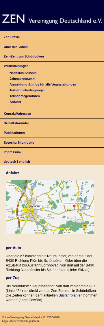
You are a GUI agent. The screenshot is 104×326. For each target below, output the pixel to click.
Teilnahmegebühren (25, 96)
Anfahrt (15, 101)
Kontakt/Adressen (17, 113)
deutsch (10, 161)
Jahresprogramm (23, 78)
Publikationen (14, 132)
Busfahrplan (68, 295)
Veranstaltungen (16, 66)
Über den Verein (16, 47)
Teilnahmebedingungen (28, 90)
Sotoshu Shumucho (19, 142)
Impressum (12, 152)
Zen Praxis (12, 37)
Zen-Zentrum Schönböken (24, 56)
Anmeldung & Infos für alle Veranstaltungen (43, 84)
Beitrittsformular (16, 123)
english (24, 161)
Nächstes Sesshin (23, 73)
